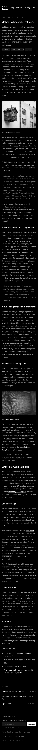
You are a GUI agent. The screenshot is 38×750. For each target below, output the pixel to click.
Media (4, 732)
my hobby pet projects (17, 492)
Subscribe (31, 724)
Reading (10, 732)
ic (30, 49)
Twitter (10, 736)
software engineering (18, 49)
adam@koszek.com (8, 717)
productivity (5, 49)
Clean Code (17, 450)
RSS (22, 736)
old (27, 49)
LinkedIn (17, 736)
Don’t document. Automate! (15, 666)
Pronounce (26, 732)
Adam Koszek (5, 7)
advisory (27, 8)
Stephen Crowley (10, 132)
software (19, 8)
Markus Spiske (9, 419)
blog (12, 8)
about (34, 8)
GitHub (4, 736)
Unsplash (18, 132)
